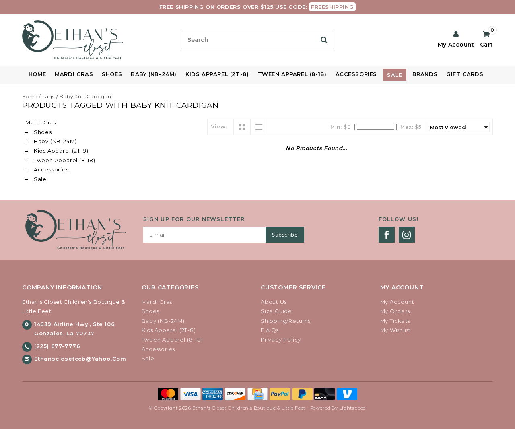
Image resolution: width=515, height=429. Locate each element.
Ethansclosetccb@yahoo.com (80, 358)
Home (37, 74)
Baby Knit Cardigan (85, 96)
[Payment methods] (169, 393)
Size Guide (276, 311)
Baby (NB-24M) (154, 74)
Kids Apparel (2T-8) (217, 74)
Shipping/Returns (286, 321)
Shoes (112, 74)
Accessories (356, 74)
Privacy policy (281, 339)
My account (397, 302)
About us (273, 302)
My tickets (395, 321)
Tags (49, 96)
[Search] (324, 39)
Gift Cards (464, 74)
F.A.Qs (270, 330)
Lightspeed (352, 408)
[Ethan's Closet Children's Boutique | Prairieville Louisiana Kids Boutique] (98, 40)
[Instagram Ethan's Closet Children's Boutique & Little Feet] (407, 235)
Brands (425, 74)
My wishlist (395, 330)
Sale (394, 75)
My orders (395, 311)
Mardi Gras (74, 74)
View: (219, 126)
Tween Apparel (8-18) (292, 74)
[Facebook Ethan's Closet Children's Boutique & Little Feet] (387, 235)
